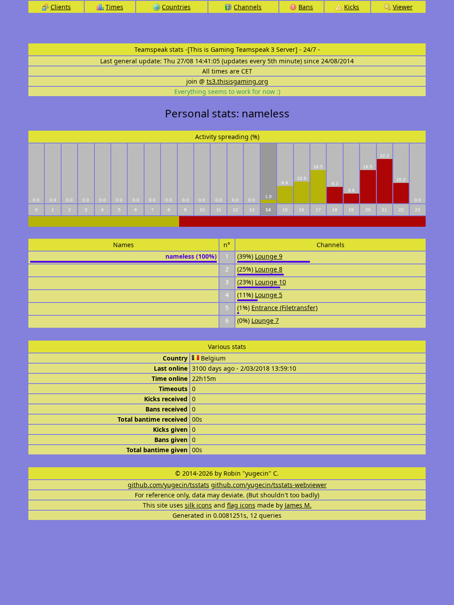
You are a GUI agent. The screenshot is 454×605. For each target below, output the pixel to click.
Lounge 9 (268, 256)
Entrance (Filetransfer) (284, 307)
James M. (298, 505)
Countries (176, 7)
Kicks (351, 7)
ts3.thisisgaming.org (237, 81)
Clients (61, 7)
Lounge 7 (265, 320)
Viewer (403, 7)
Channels (248, 7)
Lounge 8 (268, 269)
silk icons (198, 505)
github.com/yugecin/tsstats (168, 485)
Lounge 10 (270, 282)
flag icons (241, 505)
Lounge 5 (268, 295)
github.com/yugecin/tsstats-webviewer (269, 485)
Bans (305, 7)
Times (114, 7)
